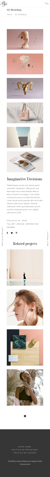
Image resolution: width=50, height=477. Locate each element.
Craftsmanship (24, 387)
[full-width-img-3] (25, 88)
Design (20, 224)
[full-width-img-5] (25, 137)
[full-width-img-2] (25, 64)
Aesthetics (25, 307)
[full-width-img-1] (25, 39)
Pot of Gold (25, 347)
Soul (25, 267)
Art (14, 224)
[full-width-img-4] (25, 112)
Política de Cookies (25, 453)
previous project (2, 236)
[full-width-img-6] (25, 161)
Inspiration (32, 224)
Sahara (11, 227)
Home (9, 14)
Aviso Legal (25, 447)
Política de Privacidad (25, 450)
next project (48, 238)
